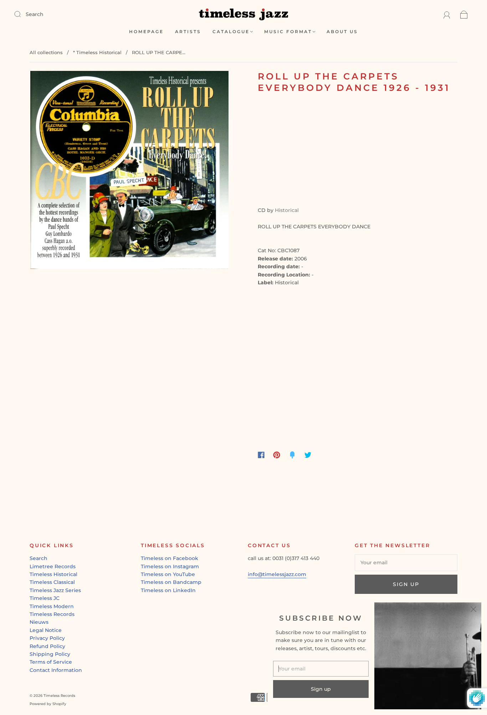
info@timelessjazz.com (277, 574)
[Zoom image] (129, 171)
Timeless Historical (53, 574)
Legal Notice (46, 630)
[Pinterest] (276, 455)
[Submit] (22, 14)
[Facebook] (261, 455)
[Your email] (406, 562)
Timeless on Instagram (170, 566)
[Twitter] (308, 455)
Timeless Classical (52, 582)
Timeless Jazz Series (55, 590)
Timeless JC (45, 598)
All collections (46, 52)
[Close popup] (473, 610)
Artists (188, 31)
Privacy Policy (47, 638)
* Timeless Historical (97, 52)
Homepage (146, 31)
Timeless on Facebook (169, 558)
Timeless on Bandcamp (171, 582)
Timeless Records (52, 614)
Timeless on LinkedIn (168, 590)
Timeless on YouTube (168, 574)
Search (34, 14)
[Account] (447, 14)
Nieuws (39, 622)
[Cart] (464, 14)
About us (342, 31)
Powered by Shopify (48, 703)
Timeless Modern (52, 606)
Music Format (288, 31)
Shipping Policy (50, 654)
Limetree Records (53, 566)
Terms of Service (51, 662)
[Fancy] (292, 455)
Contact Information (56, 670)
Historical (287, 210)
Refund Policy (47, 646)
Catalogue (231, 31)
